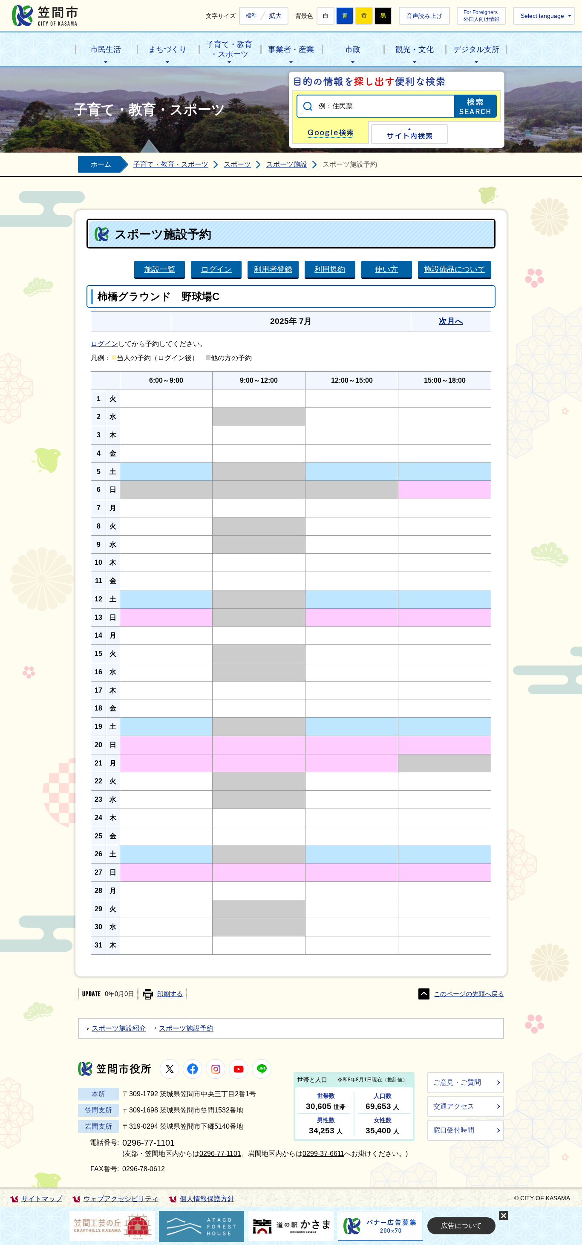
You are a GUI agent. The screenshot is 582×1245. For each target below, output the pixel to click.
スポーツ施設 (286, 164)
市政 (352, 49)
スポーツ (237, 164)
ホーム (101, 164)
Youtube (238, 1069)
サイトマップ (41, 1198)
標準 (251, 16)
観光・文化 (414, 49)
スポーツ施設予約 (186, 1028)
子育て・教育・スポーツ (229, 49)
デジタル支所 (476, 49)
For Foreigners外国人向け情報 (481, 15)
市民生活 (105, 49)
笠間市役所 (114, 1069)
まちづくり (167, 49)
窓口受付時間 (453, 1130)
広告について (461, 1225)
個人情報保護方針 (207, 1198)
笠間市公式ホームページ (45, 15)
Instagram (215, 1069)
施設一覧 (159, 269)
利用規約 (329, 269)
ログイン (216, 269)
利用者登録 (273, 269)
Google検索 (330, 132)
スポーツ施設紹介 (119, 1028)
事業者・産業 (291, 49)
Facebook (192, 1069)
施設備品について (454, 269)
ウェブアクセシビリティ (121, 1198)
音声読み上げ (424, 15)
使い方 (386, 269)
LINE (261, 1069)
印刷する (170, 994)
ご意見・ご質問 (457, 1082)
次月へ (451, 321)
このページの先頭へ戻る (469, 994)
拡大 (275, 15)
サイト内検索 (409, 134)
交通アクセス (453, 1106)
